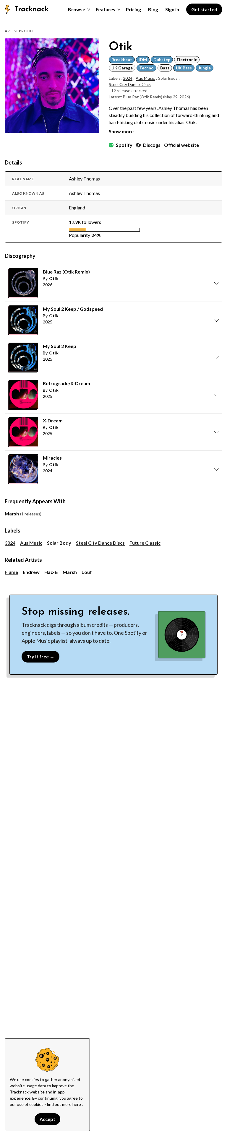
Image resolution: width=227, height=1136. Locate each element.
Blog (153, 9)
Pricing (133, 9)
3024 (127, 78)
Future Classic (144, 543)
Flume (11, 572)
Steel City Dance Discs (130, 84)
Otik (54, 278)
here (77, 1104)
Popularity (79, 235)
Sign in (172, 9)
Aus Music (145, 78)
